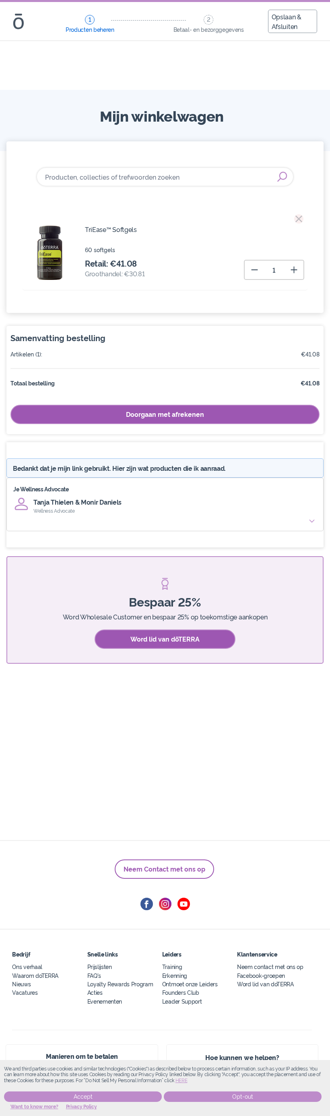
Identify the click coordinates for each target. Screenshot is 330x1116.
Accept (83, 1096)
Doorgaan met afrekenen (165, 414)
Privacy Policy (81, 1107)
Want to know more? (34, 1107)
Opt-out (242, 1096)
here (181, 1080)
